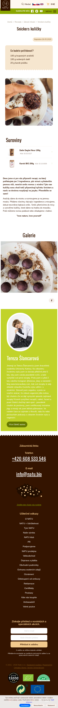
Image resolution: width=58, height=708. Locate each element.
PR (29, 542)
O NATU (29, 519)
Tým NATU (29, 528)
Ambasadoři (29, 602)
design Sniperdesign (35, 668)
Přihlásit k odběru (29, 644)
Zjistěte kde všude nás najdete (29, 505)
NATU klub (29, 537)
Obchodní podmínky (29, 565)
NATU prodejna (29, 551)
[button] (51, 300)
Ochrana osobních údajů (29, 569)
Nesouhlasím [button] (38, 705)
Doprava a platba (29, 560)
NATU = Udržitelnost (29, 523)
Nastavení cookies (34, 665)
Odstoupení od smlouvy (29, 579)
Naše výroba (29, 532)
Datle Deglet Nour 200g (29, 150)
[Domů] (5, 4)
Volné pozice (29, 606)
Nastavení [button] (51, 705)
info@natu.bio (29, 473)
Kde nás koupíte (29, 597)
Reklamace (29, 583)
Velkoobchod (29, 556)
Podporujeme (29, 546)
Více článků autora (17, 424)
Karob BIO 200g (26, 163)
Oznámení (29, 574)
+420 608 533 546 (29, 458)
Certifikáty (29, 588)
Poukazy (29, 593)
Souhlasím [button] (25, 705)
